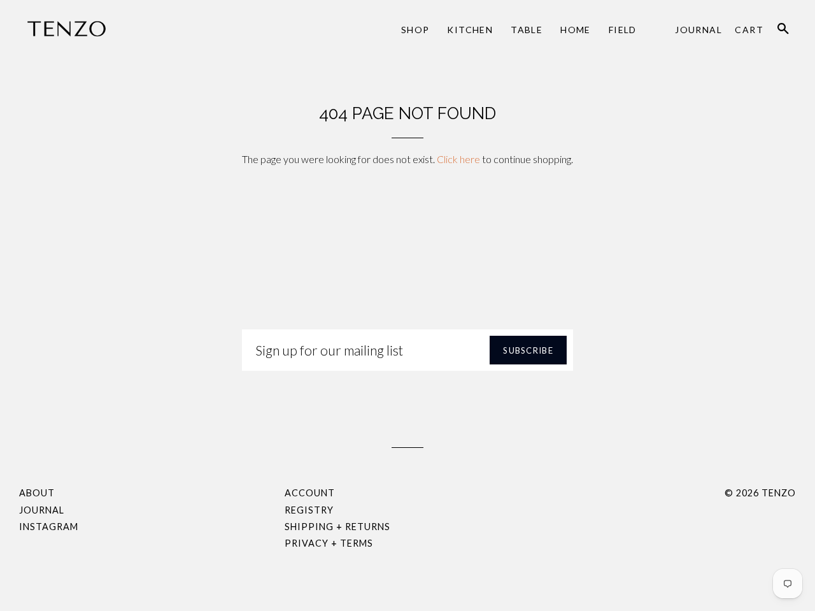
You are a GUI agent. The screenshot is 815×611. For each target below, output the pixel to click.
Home (575, 29)
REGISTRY (309, 510)
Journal (698, 29)
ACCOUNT (310, 492)
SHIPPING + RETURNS (337, 526)
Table (526, 29)
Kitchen (470, 29)
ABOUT (37, 492)
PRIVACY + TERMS (329, 543)
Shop (415, 29)
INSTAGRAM (48, 526)
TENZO (779, 492)
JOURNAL (41, 510)
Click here (458, 159)
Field (623, 29)
